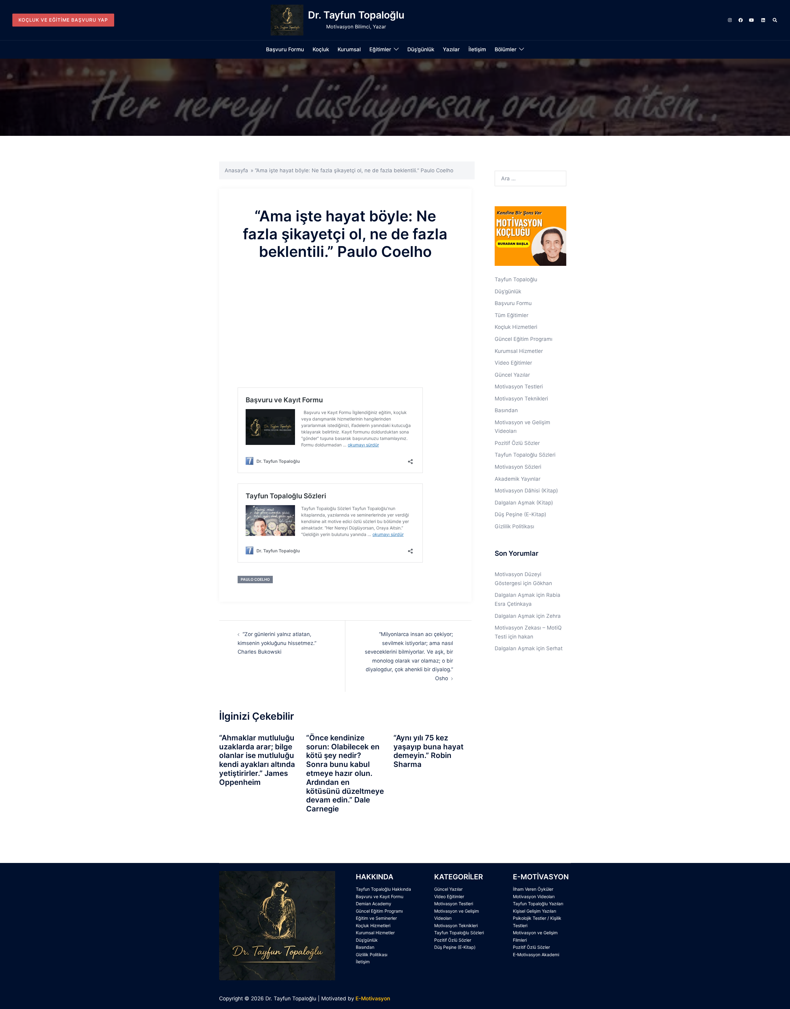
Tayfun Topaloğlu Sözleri (525, 455)
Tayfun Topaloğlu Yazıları (538, 903)
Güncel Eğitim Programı (523, 339)
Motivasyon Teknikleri (521, 399)
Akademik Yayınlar (517, 479)
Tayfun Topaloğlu (516, 279)
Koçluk (321, 49)
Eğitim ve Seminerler (376, 918)
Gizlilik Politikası (514, 526)
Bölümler (506, 49)
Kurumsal (349, 49)
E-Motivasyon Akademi (536, 954)
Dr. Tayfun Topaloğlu (356, 15)
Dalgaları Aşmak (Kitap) (524, 503)
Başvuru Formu (285, 49)
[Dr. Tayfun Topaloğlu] (287, 20)
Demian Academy (373, 903)
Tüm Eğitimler (511, 315)
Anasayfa (236, 170)
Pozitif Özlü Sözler (517, 443)
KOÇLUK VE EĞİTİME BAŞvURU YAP (63, 20)
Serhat (554, 648)
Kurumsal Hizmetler (519, 351)
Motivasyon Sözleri (518, 467)
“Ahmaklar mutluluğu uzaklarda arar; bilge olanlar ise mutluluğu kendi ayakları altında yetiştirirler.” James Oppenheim (257, 760)
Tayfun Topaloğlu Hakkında (383, 889)
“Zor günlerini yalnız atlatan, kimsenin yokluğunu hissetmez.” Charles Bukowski (277, 643)
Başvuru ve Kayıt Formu (379, 896)
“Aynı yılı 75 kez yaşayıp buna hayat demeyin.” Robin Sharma (428, 751)
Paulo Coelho (255, 579)
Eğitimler (380, 49)
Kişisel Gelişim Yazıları (534, 911)
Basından (506, 410)
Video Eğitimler (513, 363)
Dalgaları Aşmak (515, 595)
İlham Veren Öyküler (533, 889)
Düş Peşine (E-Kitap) (520, 514)
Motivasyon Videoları (534, 896)
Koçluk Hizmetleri (516, 327)
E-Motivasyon (373, 998)
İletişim (477, 49)
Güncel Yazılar (512, 375)
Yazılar (451, 49)
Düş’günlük (420, 49)
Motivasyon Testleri (519, 386)
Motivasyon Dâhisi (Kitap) (526, 491)
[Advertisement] (345, 334)
